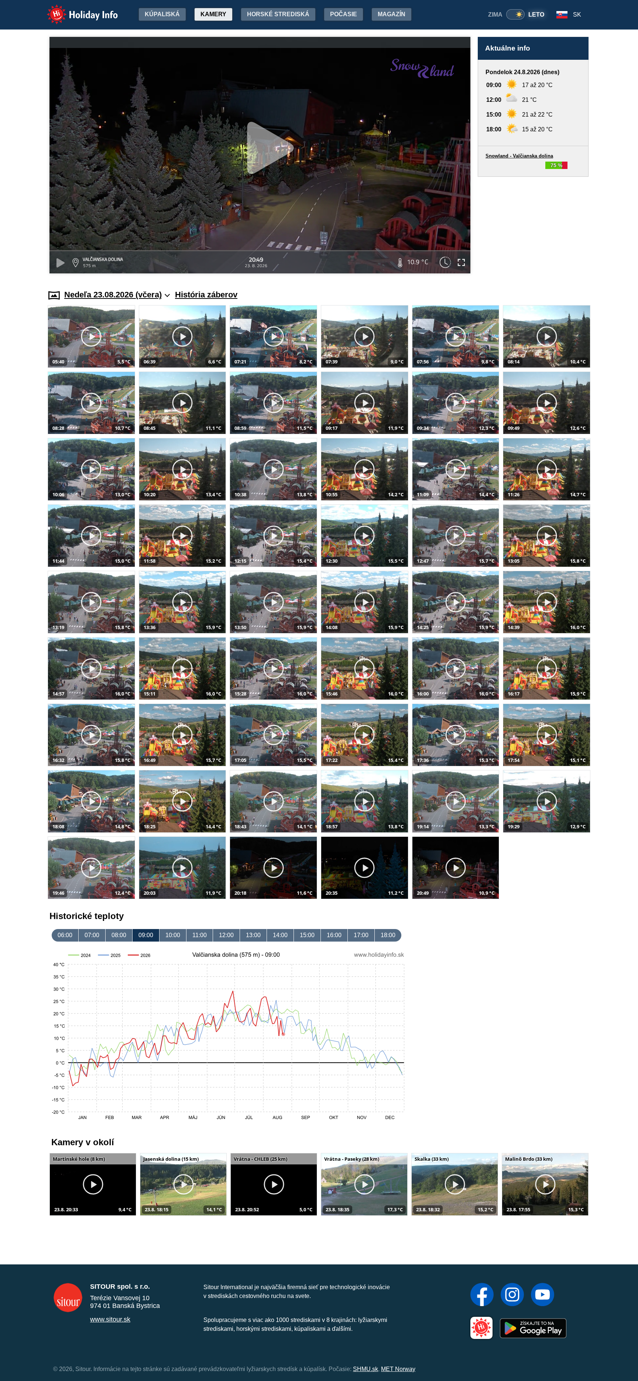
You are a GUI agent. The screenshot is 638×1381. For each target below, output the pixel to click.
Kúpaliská (162, 14)
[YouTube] (542, 1295)
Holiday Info (75, 9)
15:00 (307, 935)
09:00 (145, 935)
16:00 (334, 935)
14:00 (280, 935)
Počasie (343, 14)
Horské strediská (278, 14)
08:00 (119, 935)
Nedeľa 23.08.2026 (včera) (113, 294)
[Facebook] (482, 1295)
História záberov (206, 294)
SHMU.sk (365, 1369)
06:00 (65, 935)
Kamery (213, 14)
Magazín (391, 14)
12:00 (226, 935)
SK (577, 14)
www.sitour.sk (110, 1319)
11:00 (199, 935)
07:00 (92, 935)
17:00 (361, 935)
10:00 (172, 935)
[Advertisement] (533, 226)
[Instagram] (512, 1295)
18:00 (388, 935)
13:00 (253, 935)
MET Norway (398, 1369)
